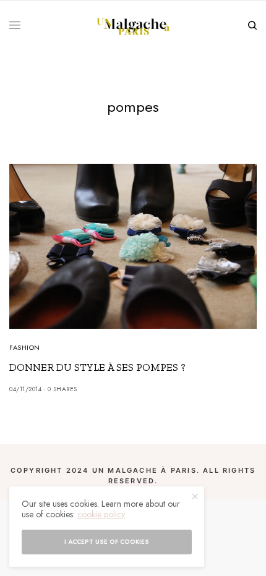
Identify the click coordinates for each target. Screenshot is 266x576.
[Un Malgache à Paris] (133, 25)
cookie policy (101, 514)
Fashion (24, 347)
